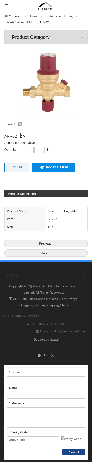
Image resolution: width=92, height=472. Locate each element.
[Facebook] (39, 355)
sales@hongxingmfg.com (70, 331)
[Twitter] (53, 355)
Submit (74, 452)
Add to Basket (57, 167)
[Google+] (46, 355)
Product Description (22, 193)
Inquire (16, 167)
